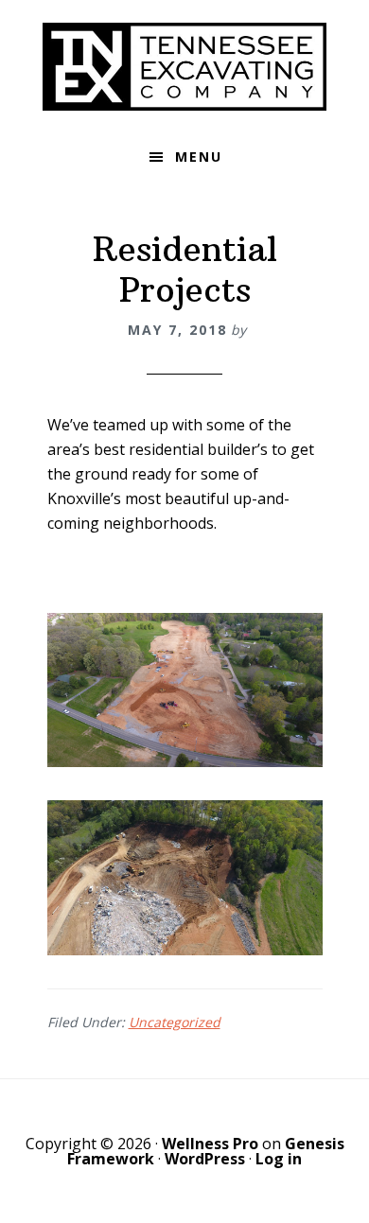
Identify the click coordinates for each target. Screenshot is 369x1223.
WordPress (205, 1158)
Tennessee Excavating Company (184, 66)
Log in (278, 1158)
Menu (198, 157)
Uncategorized (174, 1022)
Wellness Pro (210, 1143)
